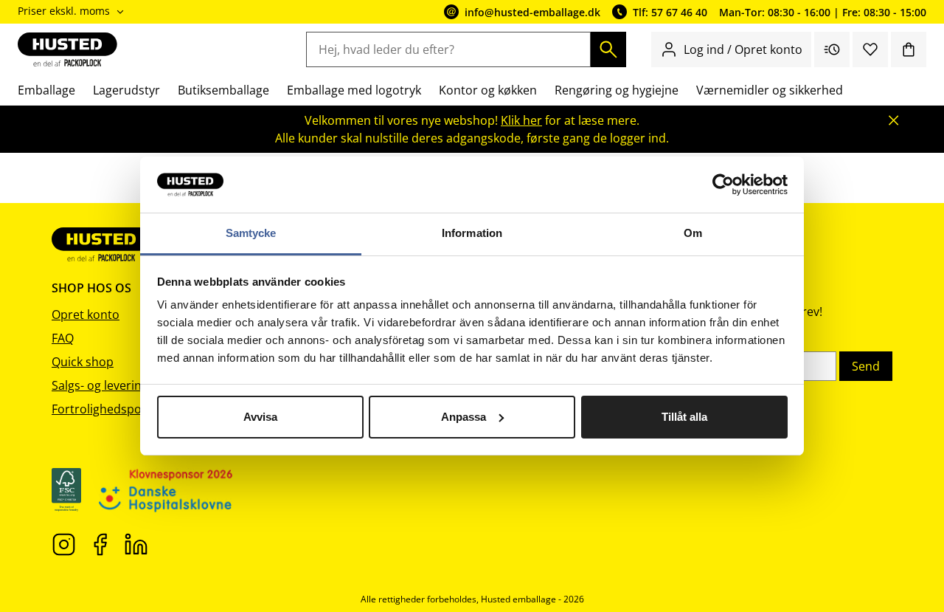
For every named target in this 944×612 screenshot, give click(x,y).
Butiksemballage (223, 90)
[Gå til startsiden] (67, 49)
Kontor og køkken (488, 90)
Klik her (521, 120)
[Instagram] (64, 543)
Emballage (46, 90)
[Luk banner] (894, 120)
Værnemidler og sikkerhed (769, 90)
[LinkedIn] (136, 543)
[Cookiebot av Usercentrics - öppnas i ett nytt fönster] (723, 184)
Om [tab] (693, 233)
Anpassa (463, 416)
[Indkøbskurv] (908, 49)
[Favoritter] (870, 49)
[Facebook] (100, 543)
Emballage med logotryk (354, 90)
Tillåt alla (684, 416)
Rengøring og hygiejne (616, 90)
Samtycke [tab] (251, 233)
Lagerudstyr (126, 90)
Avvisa (260, 416)
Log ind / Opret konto (743, 49)
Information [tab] (472, 233)
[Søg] (608, 49)
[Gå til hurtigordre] (832, 49)
